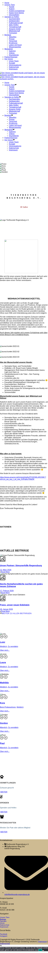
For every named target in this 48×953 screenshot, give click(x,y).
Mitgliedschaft (14, 31)
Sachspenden (14, 19)
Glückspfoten (14, 15)
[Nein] (43, 950)
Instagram (3, 936)
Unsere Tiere (9, 5)
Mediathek (8, 49)
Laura (3, 662)
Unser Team (14, 61)
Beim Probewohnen (8, 707)
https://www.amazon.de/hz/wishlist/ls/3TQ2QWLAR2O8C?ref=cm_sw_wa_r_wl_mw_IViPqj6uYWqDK (23, 478)
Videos (12, 53)
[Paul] (6, 739)
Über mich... (4, 650)
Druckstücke (14, 55)
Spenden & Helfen (11, 17)
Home (6, 3)
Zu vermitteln (13, 646)
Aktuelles (12, 37)
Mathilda (4, 682)
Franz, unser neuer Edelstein (14, 605)
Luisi (2, 642)
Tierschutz (13, 41)
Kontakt (12, 63)
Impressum (13, 69)
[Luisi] (6, 638)
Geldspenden (14, 21)
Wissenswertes (15, 47)
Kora (2, 703)
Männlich (3, 727)
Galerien (12, 51)
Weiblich (3, 646)
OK (40, 950)
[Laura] (6, 658)
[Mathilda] (6, 678)
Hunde (11, 7)
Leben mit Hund (15, 45)
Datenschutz (14, 67)
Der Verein (8, 59)
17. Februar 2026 (7, 591)
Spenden (3, 921)
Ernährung (13, 43)
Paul (2, 743)
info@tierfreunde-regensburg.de (17, 894)
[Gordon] (6, 719)
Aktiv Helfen (14, 25)
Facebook (3, 934)
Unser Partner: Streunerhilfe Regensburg (21, 565)
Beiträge (7, 35)
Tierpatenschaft (15, 27)
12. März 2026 (5, 570)
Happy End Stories (16, 13)
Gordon (4, 723)
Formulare (13, 33)
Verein (2, 923)
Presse (12, 39)
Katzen (12, 9)
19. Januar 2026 (6, 609)
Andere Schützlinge (17, 11)
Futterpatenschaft (16, 23)
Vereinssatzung (15, 65)
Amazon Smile (15, 29)
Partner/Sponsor (10, 57)
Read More (5, 572)
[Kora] (6, 699)
